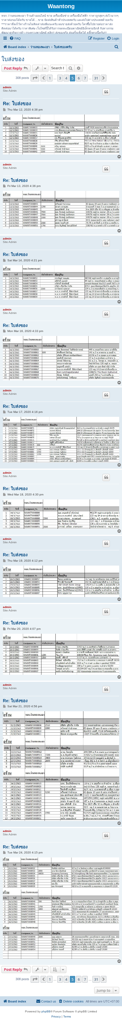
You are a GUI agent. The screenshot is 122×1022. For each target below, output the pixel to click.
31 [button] (96, 78)
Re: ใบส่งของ (17, 103)
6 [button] (79, 78)
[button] (35, 78)
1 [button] (50, 78)
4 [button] (66, 78)
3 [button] (60, 78)
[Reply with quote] (106, 92)
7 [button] (85, 78)
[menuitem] (15, 38)
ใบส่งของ (12, 59)
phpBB (46, 1011)
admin (7, 87)
